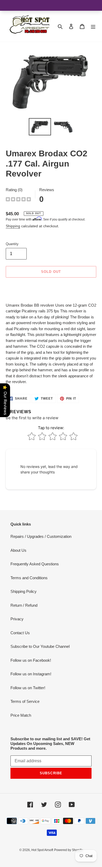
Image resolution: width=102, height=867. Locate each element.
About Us (18, 550)
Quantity (12, 244)
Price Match (20, 715)
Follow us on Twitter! (27, 688)
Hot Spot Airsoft (42, 850)
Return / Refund (23, 605)
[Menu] (93, 26)
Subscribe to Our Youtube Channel (40, 646)
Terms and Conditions (29, 578)
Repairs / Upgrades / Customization (40, 536)
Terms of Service (24, 701)
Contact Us (20, 633)
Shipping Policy (23, 591)
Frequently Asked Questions (34, 564)
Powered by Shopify (68, 850)
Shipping (13, 226)
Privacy (17, 619)
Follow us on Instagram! (30, 674)
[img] (18, 200)
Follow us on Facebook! (30, 660)
